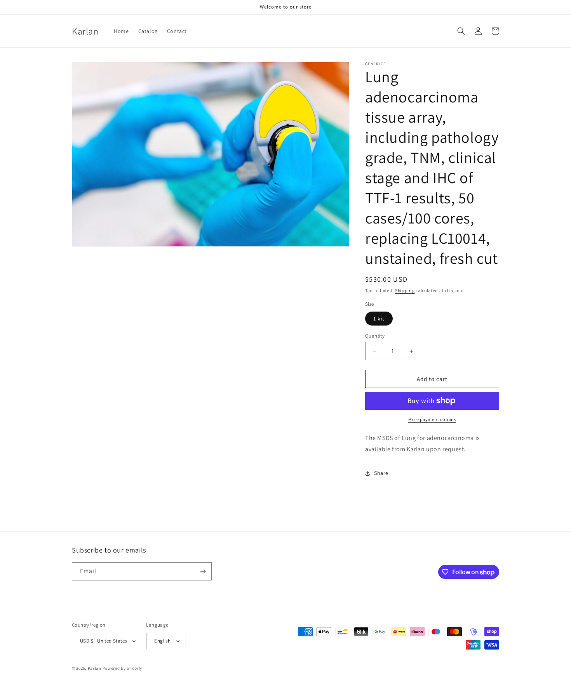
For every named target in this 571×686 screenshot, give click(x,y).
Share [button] (381, 472)
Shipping (405, 290)
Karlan (94, 668)
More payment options (432, 419)
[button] (461, 31)
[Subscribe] (202, 571)
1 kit (379, 318)
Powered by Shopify (123, 668)
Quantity (375, 336)
